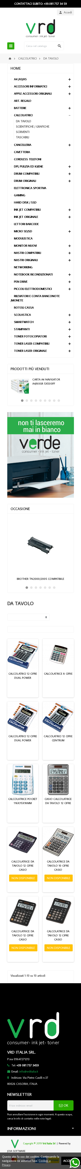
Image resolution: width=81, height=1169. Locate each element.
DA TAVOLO (23, 121)
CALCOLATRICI (23, 115)
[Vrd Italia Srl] (40, 28)
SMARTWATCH (23, 322)
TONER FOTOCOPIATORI (30, 336)
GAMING (19, 195)
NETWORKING (23, 267)
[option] (41, 386)
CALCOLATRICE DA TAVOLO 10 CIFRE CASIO (58, 866)
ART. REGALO (22, 101)
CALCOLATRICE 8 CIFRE (58, 673)
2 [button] (27, 400)
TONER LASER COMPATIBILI (31, 343)
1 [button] (22, 400)
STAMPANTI (21, 329)
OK (65, 1105)
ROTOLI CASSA (24, 307)
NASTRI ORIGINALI (26, 260)
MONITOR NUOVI (25, 246)
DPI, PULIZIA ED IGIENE (28, 166)
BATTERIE (20, 108)
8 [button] (54, 400)
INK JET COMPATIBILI (27, 209)
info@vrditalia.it (28, 1071)
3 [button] (31, 400)
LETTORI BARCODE (26, 224)
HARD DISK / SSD (25, 202)
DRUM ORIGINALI (25, 181)
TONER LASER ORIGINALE (30, 351)
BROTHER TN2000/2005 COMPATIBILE (40, 579)
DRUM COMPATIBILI (26, 173)
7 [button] (49, 400)
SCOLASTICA (22, 315)
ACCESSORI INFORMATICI (30, 86)
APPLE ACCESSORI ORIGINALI (33, 93)
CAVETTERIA (22, 152)
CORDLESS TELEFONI (27, 159)
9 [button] (59, 400)
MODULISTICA (23, 238)
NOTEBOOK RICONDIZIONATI (33, 274)
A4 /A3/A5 (20, 79)
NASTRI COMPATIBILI (27, 253)
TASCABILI (22, 137)
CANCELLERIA (22, 145)
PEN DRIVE (20, 282)
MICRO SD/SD (23, 231)
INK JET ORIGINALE (26, 217)
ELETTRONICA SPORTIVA (30, 188)
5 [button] (40, 400)
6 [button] (45, 400)
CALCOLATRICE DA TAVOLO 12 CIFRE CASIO (22, 866)
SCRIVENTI (22, 132)
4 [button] (36, 400)
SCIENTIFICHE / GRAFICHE (32, 126)
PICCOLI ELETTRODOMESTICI (33, 289)
